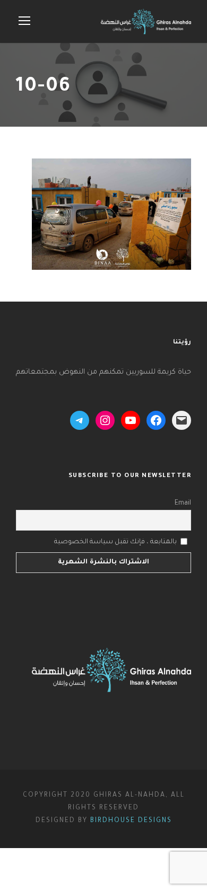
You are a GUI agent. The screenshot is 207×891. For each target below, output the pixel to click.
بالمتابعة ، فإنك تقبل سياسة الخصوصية (115, 542)
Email (183, 503)
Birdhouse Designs (131, 821)
